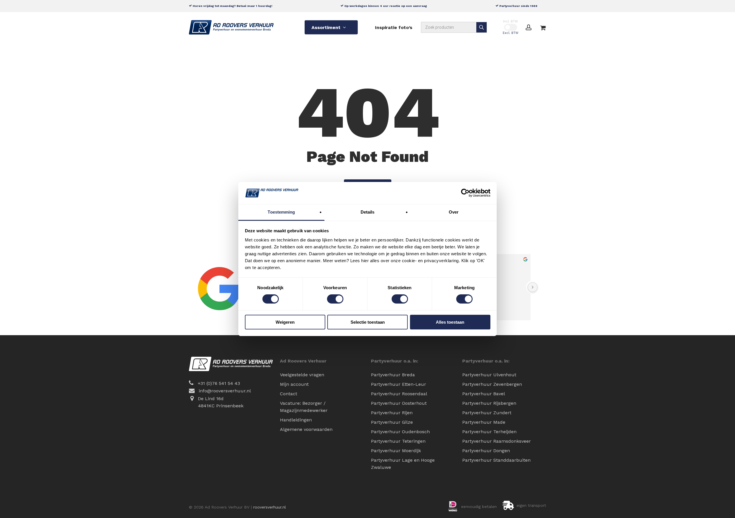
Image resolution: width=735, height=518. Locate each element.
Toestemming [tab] (281, 212)
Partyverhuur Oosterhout (399, 403)
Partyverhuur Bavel (483, 393)
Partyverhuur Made (483, 422)
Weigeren (285, 322)
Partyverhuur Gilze (392, 422)
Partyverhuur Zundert (486, 412)
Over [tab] (454, 212)
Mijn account (294, 384)
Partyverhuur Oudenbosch (400, 431)
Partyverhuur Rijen (392, 412)
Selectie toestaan (368, 322)
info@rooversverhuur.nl (225, 391)
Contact (288, 393)
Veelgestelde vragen (302, 374)
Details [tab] (368, 212)
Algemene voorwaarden (306, 429)
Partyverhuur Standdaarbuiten (496, 460)
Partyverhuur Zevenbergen (492, 384)
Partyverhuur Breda (393, 374)
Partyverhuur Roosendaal (399, 393)
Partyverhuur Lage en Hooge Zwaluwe (403, 463)
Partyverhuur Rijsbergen (489, 403)
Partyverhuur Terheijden (489, 431)
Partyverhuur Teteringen (398, 441)
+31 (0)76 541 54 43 (219, 383)
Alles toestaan (450, 322)
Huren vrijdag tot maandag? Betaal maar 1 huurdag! (232, 5)
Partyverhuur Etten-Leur (398, 384)
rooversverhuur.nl (269, 507)
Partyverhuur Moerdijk (396, 450)
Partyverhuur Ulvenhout (489, 374)
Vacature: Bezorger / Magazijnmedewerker (304, 406)
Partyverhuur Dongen (486, 450)
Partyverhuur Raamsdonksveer (496, 441)
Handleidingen (296, 420)
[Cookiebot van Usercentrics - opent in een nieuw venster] (465, 193)
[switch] (335, 299)
